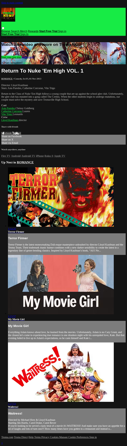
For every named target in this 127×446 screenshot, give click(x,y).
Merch (23, 31)
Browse (6, 31)
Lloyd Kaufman (10, 120)
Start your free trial (11, 57)
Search (15, 31)
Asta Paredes (8, 108)
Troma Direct (21, 437)
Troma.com (7, 437)
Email (18, 133)
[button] (3, 28)
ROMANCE (7, 78)
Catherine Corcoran (11, 111)
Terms (37, 437)
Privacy (45, 437)
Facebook (6, 133)
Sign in (62, 31)
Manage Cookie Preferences (74, 437)
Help (31, 437)
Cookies (54, 437)
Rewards (33, 31)
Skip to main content (12, 2)
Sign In (24, 34)
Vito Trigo (7, 114)
